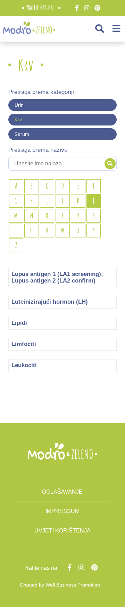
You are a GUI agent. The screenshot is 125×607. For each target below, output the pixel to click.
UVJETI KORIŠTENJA (62, 531)
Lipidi (19, 323)
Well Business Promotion (72, 585)
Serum (22, 134)
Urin (19, 105)
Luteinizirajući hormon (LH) (49, 301)
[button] (99, 29)
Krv (18, 119)
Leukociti (24, 365)
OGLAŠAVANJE (62, 492)
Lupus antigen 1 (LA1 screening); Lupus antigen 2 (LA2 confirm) (57, 277)
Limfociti (23, 344)
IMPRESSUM (62, 511)
